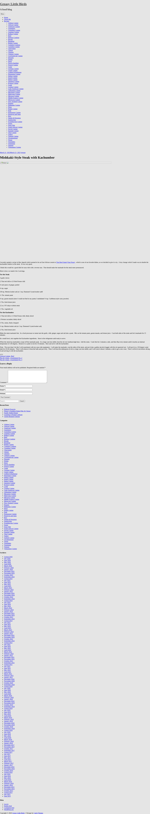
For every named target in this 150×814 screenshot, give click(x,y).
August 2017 (8, 752)
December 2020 (9, 679)
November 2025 (9, 573)
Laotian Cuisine (13, 87)
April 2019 (7, 716)
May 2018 (7, 736)
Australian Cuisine (14, 30)
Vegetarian (11, 143)
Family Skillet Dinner (11, 413)
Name (2, 386)
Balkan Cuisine (13, 34)
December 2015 (9, 787)
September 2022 (9, 641)
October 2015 (8, 791)
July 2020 (7, 688)
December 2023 (9, 613)
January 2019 (8, 721)
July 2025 (7, 580)
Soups (10, 123)
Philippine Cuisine (14, 105)
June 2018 (7, 734)
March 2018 (8, 739)
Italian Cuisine (12, 80)
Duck (10, 61)
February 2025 (9, 590)
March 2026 (8, 566)
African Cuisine (13, 25)
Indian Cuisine (13, 76)
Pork (9, 111)
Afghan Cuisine (13, 23)
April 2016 (7, 780)
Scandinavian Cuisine (15, 122)
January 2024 (8, 611)
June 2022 (7, 646)
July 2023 (7, 622)
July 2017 (7, 754)
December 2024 (9, 593)
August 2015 (8, 792)
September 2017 (9, 750)
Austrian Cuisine (13, 32)
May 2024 (7, 606)
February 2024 (9, 610)
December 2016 (9, 767)
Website (2, 393)
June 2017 (7, 756)
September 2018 (9, 728)
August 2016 (8, 772)
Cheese (10, 50)
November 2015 (9, 789)
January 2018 (8, 743)
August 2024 (8, 600)
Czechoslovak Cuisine (15, 56)
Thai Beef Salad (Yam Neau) (65, 262)
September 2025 (9, 577)
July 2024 (7, 602)
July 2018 (7, 732)
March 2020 (8, 696)
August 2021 (8, 664)
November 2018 (9, 725)
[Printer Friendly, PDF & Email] (3, 162)
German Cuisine (13, 69)
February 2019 (9, 719)
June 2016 (7, 776)
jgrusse (23, 152)
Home (6, 17)
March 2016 (8, 781)
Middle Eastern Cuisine (15, 98)
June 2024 (7, 604)
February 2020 (9, 697)
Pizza (10, 107)
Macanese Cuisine (14, 92)
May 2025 (7, 584)
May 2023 (7, 626)
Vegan (10, 140)
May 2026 (7, 562)
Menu (2, 14)
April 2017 (7, 759)
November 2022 (9, 637)
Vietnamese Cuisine (14, 147)
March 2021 (8, 674)
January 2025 (8, 591)
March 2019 (8, 717)
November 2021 (9, 659)
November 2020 (9, 681)
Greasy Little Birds (13, 4)
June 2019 (7, 712)
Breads (10, 39)
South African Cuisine (15, 127)
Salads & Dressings (14, 118)
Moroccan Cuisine (14, 100)
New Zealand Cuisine (15, 101)
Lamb (10, 85)
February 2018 (9, 741)
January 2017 (8, 765)
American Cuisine (14, 27)
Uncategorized (13, 138)
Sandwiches (12, 120)
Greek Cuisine (12, 70)
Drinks (10, 59)
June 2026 (7, 560)
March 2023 (8, 630)
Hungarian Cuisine (14, 74)
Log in (6, 804)
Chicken (11, 52)
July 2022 (7, 644)
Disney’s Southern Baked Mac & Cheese (17, 411)
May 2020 (7, 692)
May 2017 (7, 758)
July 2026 (7, 558)
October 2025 (8, 575)
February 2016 (9, 783)
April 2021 (7, 672)
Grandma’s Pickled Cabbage (13, 415)
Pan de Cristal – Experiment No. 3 (11, 360)
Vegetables (11, 142)
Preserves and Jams (14, 114)
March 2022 (8, 652)
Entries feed (8, 806)
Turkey (10, 134)
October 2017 (8, 749)
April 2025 (7, 586)
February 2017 (9, 763)
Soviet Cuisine (13, 129)
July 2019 (7, 710)
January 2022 (8, 655)
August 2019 (8, 708)
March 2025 (8, 588)
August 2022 (8, 643)
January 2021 (8, 677)
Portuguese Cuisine (14, 112)
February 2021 (9, 675)
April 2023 (7, 628)
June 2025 (7, 582)
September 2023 (9, 619)
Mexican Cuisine (13, 96)
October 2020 (8, 683)
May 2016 (7, 778)
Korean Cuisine (13, 83)
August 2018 (8, 730)
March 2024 (8, 608)
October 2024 (8, 597)
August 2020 (8, 686)
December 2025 (9, 571)
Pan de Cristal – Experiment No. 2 (11, 358)
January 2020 (8, 699)
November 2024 (9, 595)
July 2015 (7, 794)
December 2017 (9, 745)
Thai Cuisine (12, 133)
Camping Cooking (14, 45)
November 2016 (9, 769)
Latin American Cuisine (15, 89)
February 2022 (9, 653)
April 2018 (7, 738)
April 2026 (7, 564)
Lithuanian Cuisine (14, 90)
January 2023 (8, 633)
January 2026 (8, 569)
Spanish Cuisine (13, 131)
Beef (9, 36)
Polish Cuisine (12, 109)
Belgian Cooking (13, 37)
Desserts (11, 58)
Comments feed (9, 808)
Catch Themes (38, 813)
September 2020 (9, 685)
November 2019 (9, 703)
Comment (4, 382)
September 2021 (9, 663)
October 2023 (8, 617)
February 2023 (9, 632)
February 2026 (9, 568)
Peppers (10, 103)
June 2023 (7, 624)
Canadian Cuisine (14, 47)
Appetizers (11, 28)
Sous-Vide (11, 125)
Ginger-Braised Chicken (12, 416)
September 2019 (9, 706)
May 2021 (7, 670)
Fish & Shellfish (13, 63)
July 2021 (7, 666)
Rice (9, 116)
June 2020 (7, 690)
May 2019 (7, 714)
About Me (7, 19)
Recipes (6, 21)
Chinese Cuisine (13, 54)
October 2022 (8, 639)
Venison (10, 145)
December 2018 (9, 723)
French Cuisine (13, 65)
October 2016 (8, 770)
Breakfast (11, 41)
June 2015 (7, 796)
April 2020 (7, 694)
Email (2, 390)
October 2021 (8, 661)
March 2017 (8, 761)
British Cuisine (13, 43)
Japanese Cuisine (13, 81)
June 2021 (7, 668)
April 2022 (7, 650)
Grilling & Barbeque (14, 72)
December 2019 (9, 701)
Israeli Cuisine (12, 78)
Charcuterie (12, 48)
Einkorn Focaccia (9, 409)
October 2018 (8, 727)
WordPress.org (9, 809)
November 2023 (9, 615)
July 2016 (7, 774)
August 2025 (8, 579)
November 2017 (9, 747)
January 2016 (8, 785)
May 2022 (7, 648)
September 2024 (9, 599)
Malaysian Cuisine (14, 94)
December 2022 (9, 635)
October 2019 (8, 705)
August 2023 (8, 621)
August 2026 (8, 557)
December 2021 (9, 657)
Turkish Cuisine (13, 136)
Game (10, 67)
